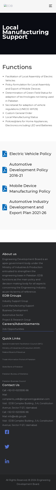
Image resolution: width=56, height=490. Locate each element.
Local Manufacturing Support (18, 305)
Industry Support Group (15, 301)
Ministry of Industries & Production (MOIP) (21, 348)
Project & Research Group (16, 319)
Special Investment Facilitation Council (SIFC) (22, 344)
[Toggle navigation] (44, 6)
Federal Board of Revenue (13, 352)
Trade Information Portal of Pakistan (18, 359)
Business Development (15, 310)
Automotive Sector (12, 315)
